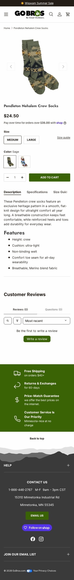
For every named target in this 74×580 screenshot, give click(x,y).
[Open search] (8, 320)
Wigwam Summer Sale (39, 3)
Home (7, 28)
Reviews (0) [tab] (20, 309)
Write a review (37, 339)
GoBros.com (19, 570)
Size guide (63, 137)
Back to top (37, 438)
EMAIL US (37, 515)
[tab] (12, 192)
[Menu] (6, 14)
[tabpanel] (37, 234)
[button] (68, 14)
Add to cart (49, 177)
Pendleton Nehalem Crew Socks (31, 28)
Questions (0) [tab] (53, 309)
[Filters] (17, 320)
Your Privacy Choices (44, 570)
